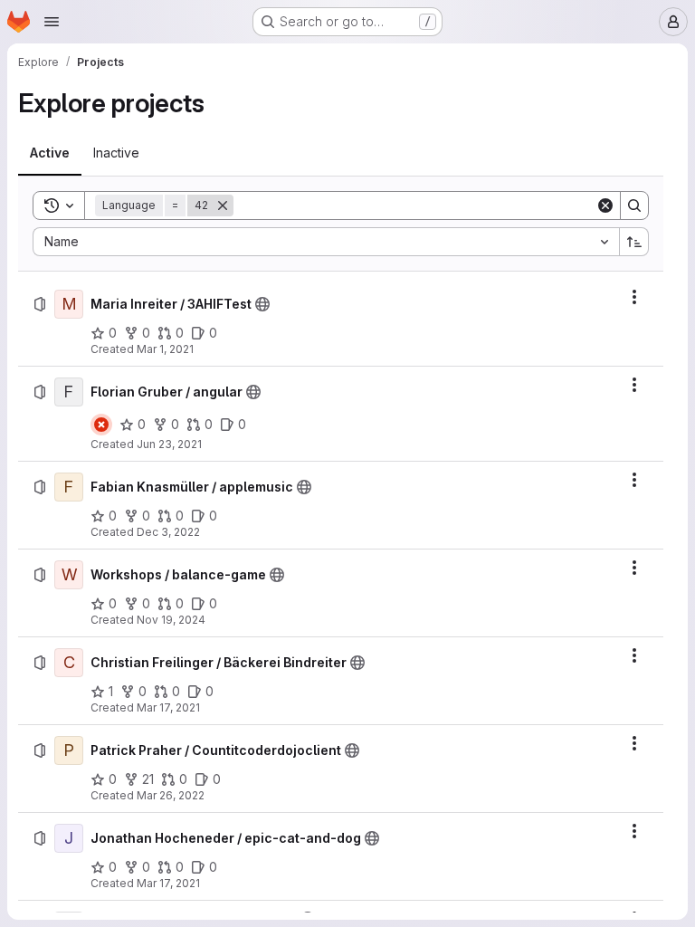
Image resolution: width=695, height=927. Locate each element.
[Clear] (605, 205)
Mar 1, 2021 (165, 349)
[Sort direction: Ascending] (634, 241)
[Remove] (222, 205)
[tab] (49, 153)
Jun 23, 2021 (169, 444)
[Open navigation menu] (51, 21)
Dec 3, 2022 (168, 532)
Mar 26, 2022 (171, 795)
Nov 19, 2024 (171, 619)
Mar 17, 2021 (168, 707)
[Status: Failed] (101, 424)
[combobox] (326, 241)
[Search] (634, 205)
